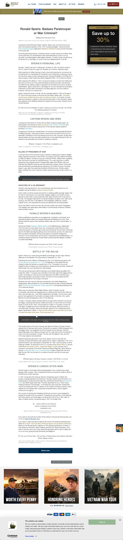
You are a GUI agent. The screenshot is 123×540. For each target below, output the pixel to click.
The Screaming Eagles (26, 49)
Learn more (86, 11)
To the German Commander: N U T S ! (31, 262)
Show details (29, 536)
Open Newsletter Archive (61, 462)
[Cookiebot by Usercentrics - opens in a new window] (12, 536)
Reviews (81, 4)
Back (61, 19)
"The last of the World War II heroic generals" (37, 285)
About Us (62, 4)
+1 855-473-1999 (101, 4)
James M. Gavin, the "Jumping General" (38, 350)
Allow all (102, 522)
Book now (103, 59)
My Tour (72, 4)
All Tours (32, 4)
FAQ (54, 4)
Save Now (113, 4)
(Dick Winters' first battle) (57, 125)
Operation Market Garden (39, 226)
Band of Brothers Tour (32, 419)
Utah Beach (29, 129)
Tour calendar (45, 4)
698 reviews (69, 506)
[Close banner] (120, 520)
